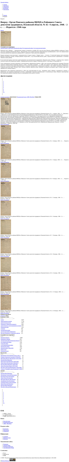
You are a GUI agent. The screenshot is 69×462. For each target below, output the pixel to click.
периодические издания (6, 321)
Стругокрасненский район (39, 48)
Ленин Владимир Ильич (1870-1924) (9, 366)
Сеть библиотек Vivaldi (8, 447)
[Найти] (13, 318)
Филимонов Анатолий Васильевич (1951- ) (11, 355)
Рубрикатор (6, 7)
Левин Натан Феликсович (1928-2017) (9, 363)
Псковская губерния (5, 339)
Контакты (5, 439)
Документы (6, 5)
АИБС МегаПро (30, 97)
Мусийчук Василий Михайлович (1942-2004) (11, 367)
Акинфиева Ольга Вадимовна (8, 381)
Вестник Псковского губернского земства (10, 333)
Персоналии (6, 9)
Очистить (3, 315)
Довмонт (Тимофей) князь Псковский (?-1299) (11, 369)
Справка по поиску (5, 97)
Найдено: (38, 97)
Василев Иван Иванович (6, 385)
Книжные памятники (8, 446)
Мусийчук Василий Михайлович (8, 387)
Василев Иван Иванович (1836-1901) (9, 364)
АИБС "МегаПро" (7, 423)
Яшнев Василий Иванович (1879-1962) (10, 361)
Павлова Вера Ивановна (6, 360)
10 (3, 92)
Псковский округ (5, 351)
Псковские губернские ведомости (8, 324)
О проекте (5, 436)
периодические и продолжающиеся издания (11, 325)
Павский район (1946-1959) (7, 48)
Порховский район (17, 48)
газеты (2, 319)
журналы (3, 328)
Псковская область (5, 337)
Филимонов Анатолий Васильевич (9, 375)
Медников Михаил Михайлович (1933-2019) (11, 358)
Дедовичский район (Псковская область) (10, 340)
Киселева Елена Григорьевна (7, 376)
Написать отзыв (7, 437)
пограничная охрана (5, 330)
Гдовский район (4, 343)
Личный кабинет (4, 2)
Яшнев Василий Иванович (7, 384)
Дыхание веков (6, 445)
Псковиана (5, 444)
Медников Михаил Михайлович (8, 379)
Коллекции (5, 8)
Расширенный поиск (22, 97)
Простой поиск (6, 421)
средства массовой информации (8, 331)
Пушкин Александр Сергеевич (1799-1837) (11, 357)
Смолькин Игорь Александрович (8, 382)
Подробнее (6, 124)
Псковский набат (5, 327)
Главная (5, 4)
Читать (2, 30)
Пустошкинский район (27, 48)
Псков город (3, 349)
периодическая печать (6, 322)
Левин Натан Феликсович (7, 378)
